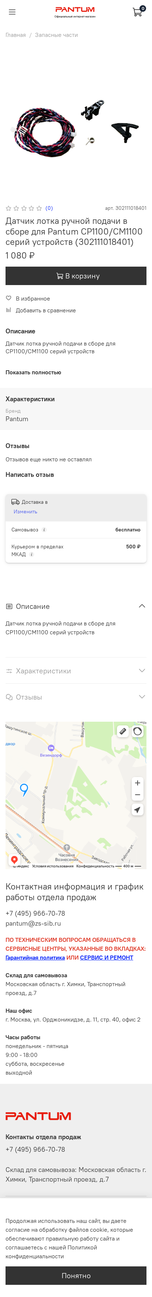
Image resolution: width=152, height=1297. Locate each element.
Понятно (76, 1275)
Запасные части (56, 34)
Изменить (25, 511)
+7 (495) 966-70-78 (35, 913)
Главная (16, 34)
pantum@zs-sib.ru (33, 923)
